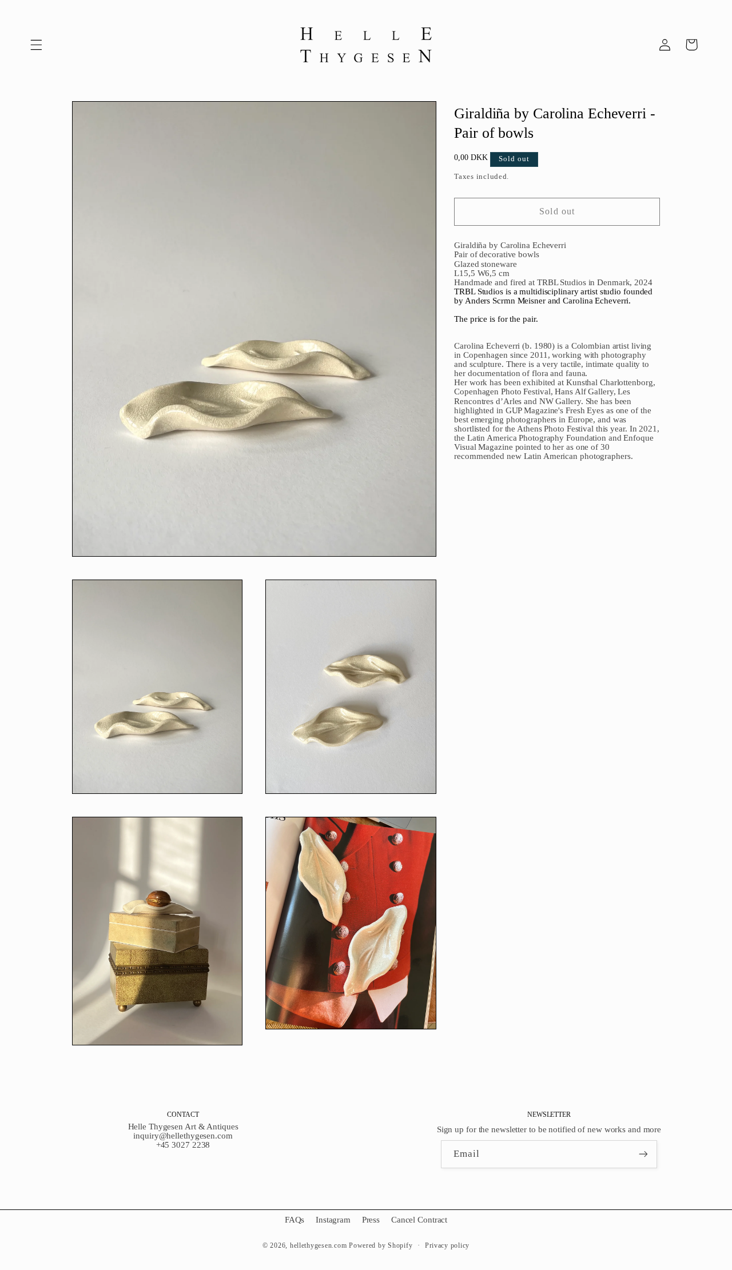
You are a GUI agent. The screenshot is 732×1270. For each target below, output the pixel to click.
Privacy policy (447, 1245)
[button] (36, 44)
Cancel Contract (419, 1219)
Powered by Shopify (380, 1245)
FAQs (295, 1219)
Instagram (333, 1219)
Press (371, 1219)
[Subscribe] (643, 1154)
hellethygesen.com (318, 1245)
